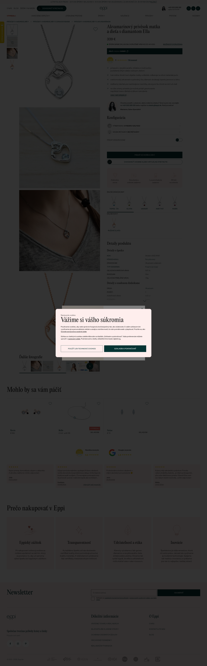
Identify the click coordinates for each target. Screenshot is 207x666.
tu (120, 339)
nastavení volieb (74, 339)
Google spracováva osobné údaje (74, 332)
